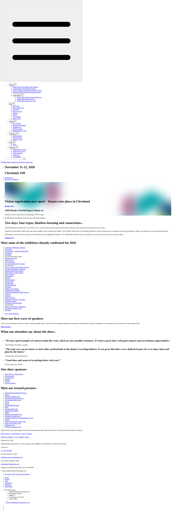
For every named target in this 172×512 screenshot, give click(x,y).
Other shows (17, 95)
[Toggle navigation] (41, 41)
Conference (13, 134)
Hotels (15, 115)
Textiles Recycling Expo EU (26, 99)
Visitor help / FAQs (19, 151)
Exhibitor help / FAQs (20, 131)
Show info (12, 147)
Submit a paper (17, 139)
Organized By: (11, 490)
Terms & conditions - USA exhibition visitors (15, 437)
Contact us (16, 155)
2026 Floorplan (17, 129)
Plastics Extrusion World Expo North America (27, 90)
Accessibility (17, 117)
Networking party (18, 108)
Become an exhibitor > (12, 179)
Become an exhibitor (19, 125)
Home (7, 477)
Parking (15, 113)
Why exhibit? (17, 123)
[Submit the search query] (24, 159)
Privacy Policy (5, 434)
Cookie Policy (15, 434)
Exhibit (12, 122)
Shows (11, 85)
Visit (11, 104)
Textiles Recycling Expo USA (26, 101)
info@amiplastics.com (23, 502)
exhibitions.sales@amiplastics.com (11, 457)
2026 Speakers (17, 136)
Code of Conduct (26, 434)
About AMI (8, 486)
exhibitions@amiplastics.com (10, 464)
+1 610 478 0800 (6, 450)
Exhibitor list (17, 127)
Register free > (9, 178)
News (11, 142)
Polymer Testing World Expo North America (27, 92)
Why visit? (16, 106)
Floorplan (16, 109)
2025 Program (17, 138)
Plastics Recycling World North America (25, 87)
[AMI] (17, 162)
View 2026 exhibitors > (12, 314)
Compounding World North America (24, 89)
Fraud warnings (18, 153)
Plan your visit (17, 111)
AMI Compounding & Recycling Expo (29, 97)
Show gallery (17, 118)
